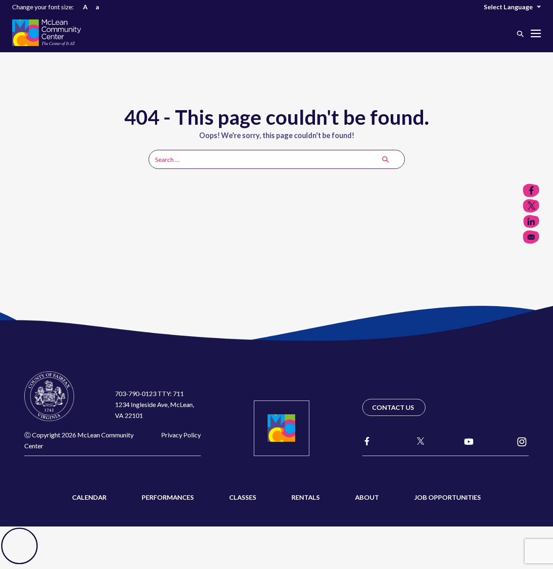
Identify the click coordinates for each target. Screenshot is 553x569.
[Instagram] (521, 441)
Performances (168, 497)
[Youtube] (468, 441)
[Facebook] (367, 441)
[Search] (385, 159)
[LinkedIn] (531, 221)
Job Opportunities (447, 497)
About (367, 497)
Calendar (89, 497)
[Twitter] (531, 206)
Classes (242, 497)
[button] (520, 33)
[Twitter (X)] (417, 441)
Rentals (305, 497)
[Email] (531, 237)
